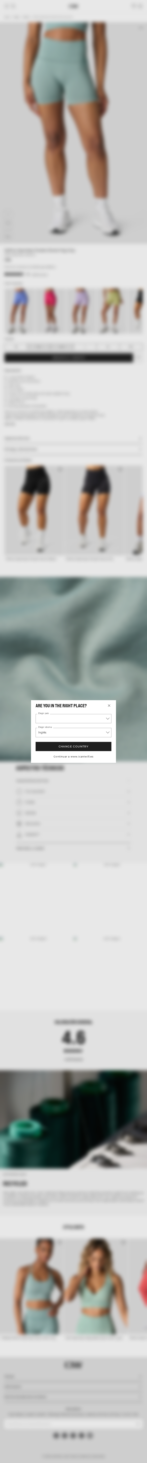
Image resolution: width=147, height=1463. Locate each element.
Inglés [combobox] (42, 732)
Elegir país (43, 713)
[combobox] (73, 718)
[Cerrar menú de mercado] (109, 705)
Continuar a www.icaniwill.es (74, 756)
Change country (73, 746)
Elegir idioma (44, 727)
